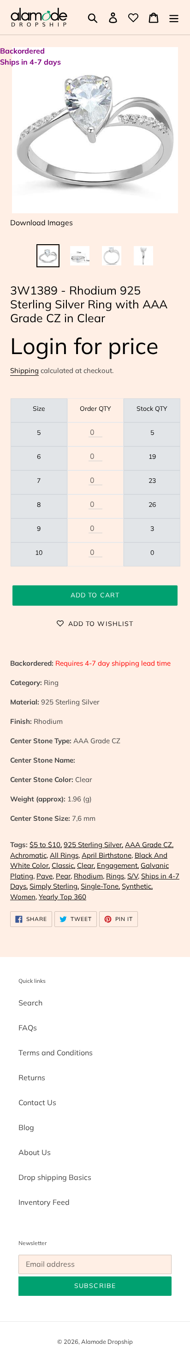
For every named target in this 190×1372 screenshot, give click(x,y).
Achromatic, (29, 855)
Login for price (84, 345)
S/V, (133, 876)
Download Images (41, 222)
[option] (48, 256)
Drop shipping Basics (54, 1177)
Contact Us (37, 1102)
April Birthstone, (107, 855)
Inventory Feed (44, 1202)
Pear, (64, 876)
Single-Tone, (100, 886)
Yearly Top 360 (62, 896)
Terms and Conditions (55, 1052)
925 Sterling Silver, (93, 844)
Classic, (63, 865)
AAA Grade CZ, (149, 844)
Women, (23, 896)
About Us (34, 1152)
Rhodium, (89, 876)
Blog (26, 1127)
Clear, (86, 865)
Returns (31, 1077)
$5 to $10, (46, 844)
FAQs (27, 1027)
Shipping (24, 370)
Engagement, (118, 865)
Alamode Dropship (107, 1341)
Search (30, 1002)
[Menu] (174, 17)
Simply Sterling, (54, 886)
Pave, (45, 876)
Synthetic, (137, 886)
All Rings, (65, 855)
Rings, (115, 876)
